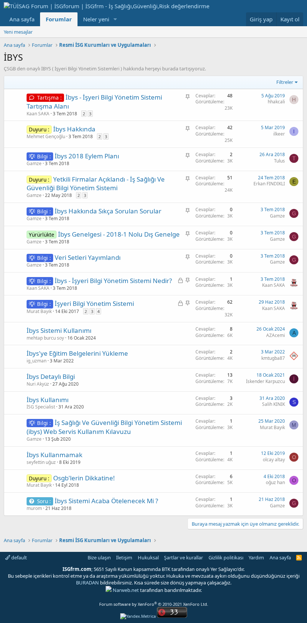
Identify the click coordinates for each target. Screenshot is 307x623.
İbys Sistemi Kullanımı (59, 330)
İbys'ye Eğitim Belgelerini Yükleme (77, 353)
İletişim (124, 557)
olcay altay (274, 459)
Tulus (279, 161)
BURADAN (87, 582)
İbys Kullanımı (48, 399)
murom (34, 508)
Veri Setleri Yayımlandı (88, 257)
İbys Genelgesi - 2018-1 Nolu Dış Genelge (119, 234)
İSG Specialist (41, 407)
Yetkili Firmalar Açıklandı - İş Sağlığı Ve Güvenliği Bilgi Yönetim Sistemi (96, 183)
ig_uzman (36, 361)
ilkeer (279, 134)
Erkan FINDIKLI (269, 183)
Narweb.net (126, 590)
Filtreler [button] (284, 82)
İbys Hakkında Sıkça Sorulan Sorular (108, 211)
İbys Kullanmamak (54, 454)
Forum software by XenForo (153, 604)
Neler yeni (96, 19)
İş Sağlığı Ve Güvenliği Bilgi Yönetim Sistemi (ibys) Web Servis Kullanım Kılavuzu (104, 427)
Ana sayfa (21, 19)
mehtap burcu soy (45, 338)
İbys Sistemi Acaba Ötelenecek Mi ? (106, 500)
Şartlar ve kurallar (183, 557)
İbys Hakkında (74, 129)
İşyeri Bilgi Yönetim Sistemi (94, 303)
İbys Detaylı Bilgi (51, 376)
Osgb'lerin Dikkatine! (84, 478)
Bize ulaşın (99, 557)
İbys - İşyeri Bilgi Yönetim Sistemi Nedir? (113, 280)
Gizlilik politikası (226, 557)
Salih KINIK (273, 404)
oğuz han (275, 482)
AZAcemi (275, 335)
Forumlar (59, 19)
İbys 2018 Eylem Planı (87, 156)
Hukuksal (148, 557)
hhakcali (276, 101)
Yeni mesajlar (18, 31)
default (18, 557)
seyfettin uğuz (41, 462)
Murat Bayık (39, 311)
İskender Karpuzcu (265, 381)
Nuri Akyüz (38, 384)
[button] (115, 19)
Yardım (256, 557)
